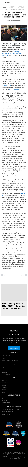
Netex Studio (6, 358)
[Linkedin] (9, 334)
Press (3, 392)
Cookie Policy (21, 454)
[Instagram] (15, 334)
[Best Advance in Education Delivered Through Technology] (6, 433)
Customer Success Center (10, 409)
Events (7, 9)
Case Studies (12, 7)
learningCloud (14, 89)
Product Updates (7, 412)
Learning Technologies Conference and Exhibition (12, 54)
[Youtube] (18, 334)
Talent (4, 385)
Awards (21, 9)
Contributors (6, 402)
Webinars (14, 9)
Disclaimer (7, 452)
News (5, 7)
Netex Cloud (6, 356)
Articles (21, 7)
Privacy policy (18, 452)
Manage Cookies (9, 454)
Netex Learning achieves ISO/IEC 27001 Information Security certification (13, 306)
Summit (4, 400)
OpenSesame (6, 85)
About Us (4, 380)
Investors (5, 383)
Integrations (6, 414)
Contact (4, 387)
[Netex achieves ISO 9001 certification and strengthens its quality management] (10, 442)
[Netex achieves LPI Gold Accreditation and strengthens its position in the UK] (18, 442)
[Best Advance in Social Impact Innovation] (19, 425)
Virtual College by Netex (10, 360)
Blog (3, 398)
